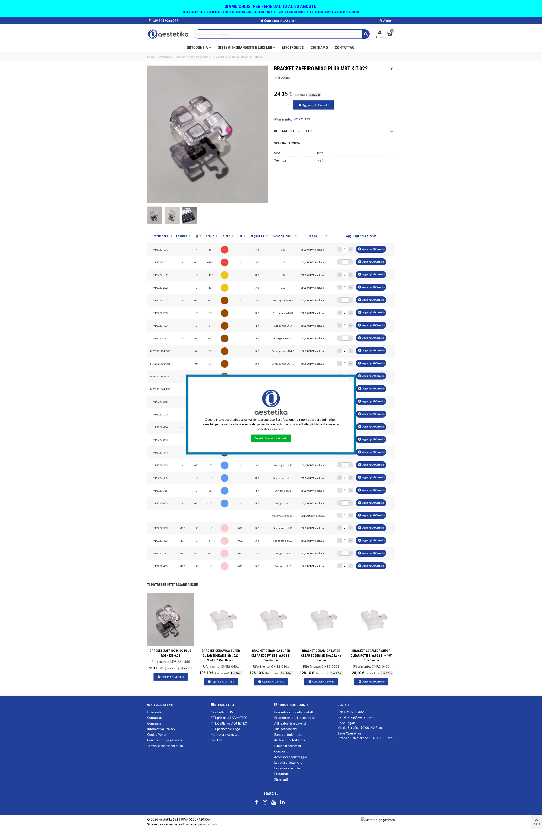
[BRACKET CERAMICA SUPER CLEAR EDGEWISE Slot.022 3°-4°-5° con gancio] (220, 619)
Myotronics (293, 47)
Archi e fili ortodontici (289, 740)
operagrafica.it (206, 824)
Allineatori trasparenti (290, 723)
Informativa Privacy (161, 729)
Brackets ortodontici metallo (294, 712)
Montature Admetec (225, 734)
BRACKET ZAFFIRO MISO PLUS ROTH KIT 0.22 (170, 653)
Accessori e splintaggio (290, 757)
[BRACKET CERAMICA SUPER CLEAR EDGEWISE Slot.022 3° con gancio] (270, 619)
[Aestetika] (168, 34)
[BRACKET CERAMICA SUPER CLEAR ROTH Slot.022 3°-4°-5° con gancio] (371, 619)
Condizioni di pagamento (164, 740)
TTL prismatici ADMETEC (229, 717)
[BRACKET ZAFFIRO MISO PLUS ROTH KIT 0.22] (392, 69)
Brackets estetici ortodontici (294, 717)
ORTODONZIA (197, 47)
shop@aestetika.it (360, 717)
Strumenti (281, 779)
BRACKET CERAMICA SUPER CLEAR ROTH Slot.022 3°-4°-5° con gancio (371, 655)
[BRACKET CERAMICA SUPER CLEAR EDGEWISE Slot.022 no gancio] (321, 619)
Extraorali (281, 774)
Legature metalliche (288, 762)
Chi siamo (319, 47)
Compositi (281, 751)
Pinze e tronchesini (287, 746)
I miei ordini (155, 712)
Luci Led (216, 740)
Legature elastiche (287, 768)
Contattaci (345, 47)
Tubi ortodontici (285, 729)
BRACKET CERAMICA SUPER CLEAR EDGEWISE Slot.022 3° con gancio (271, 655)
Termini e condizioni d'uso (165, 746)
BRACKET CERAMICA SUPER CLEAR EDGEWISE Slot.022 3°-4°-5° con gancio (221, 655)
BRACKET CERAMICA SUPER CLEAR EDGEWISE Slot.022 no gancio (321, 655)
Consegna (154, 723)
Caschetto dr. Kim (223, 712)
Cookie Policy (157, 734)
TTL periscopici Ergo (225, 729)
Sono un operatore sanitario (271, 438)
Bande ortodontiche (288, 734)
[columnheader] (160, 236)
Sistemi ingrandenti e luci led (245, 47)
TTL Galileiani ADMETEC (229, 723)
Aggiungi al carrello (371, 249)
